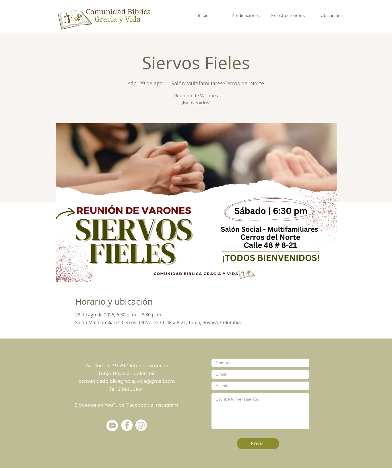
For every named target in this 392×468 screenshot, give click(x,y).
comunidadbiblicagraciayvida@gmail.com (127, 381)
